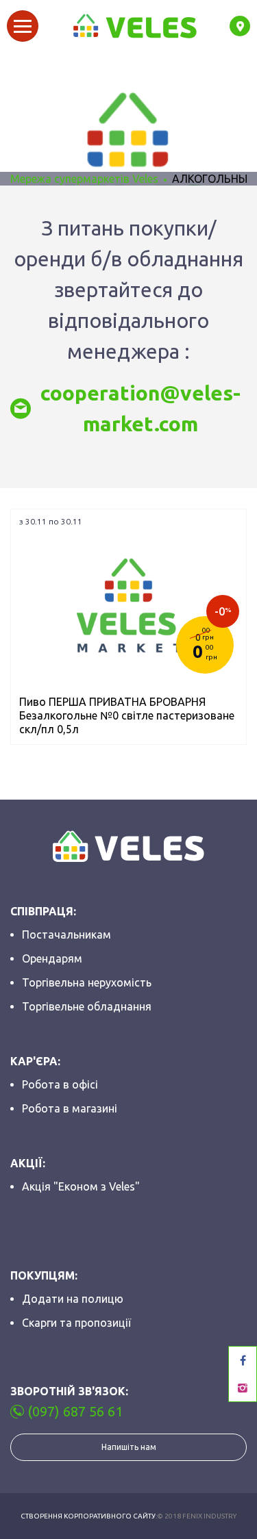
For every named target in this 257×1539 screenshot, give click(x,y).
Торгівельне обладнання (86, 1006)
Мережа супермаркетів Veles (84, 179)
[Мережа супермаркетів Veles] (134, 26)
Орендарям (52, 958)
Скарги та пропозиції (76, 1323)
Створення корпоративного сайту (88, 1516)
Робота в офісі (60, 1084)
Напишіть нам (128, 1446)
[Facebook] (242, 1360)
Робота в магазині (69, 1108)
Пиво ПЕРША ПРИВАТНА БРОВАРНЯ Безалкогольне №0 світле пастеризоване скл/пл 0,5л (126, 715)
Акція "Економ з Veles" (81, 1186)
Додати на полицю (72, 1299)
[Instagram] (242, 1387)
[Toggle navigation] (22, 26)
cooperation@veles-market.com (140, 408)
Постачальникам (66, 934)
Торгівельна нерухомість (86, 982)
